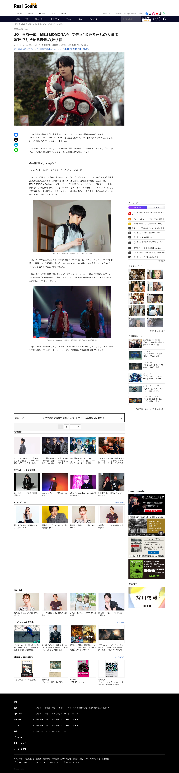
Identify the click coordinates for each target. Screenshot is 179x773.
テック (157, 17)
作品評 (47, 707)
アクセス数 (137, 207)
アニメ (68, 19)
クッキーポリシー (40, 762)
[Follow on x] (150, 14)
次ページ (75, 427)
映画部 (146, 20)
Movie (42, 13)
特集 (18, 19)
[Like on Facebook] (147, 14)
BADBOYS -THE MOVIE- (73, 49)
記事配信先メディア (72, 762)
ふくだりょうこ (31, 49)
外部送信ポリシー (55, 762)
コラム (54, 707)
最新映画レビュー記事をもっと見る (149, 408)
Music (30, 13)
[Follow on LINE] (164, 14)
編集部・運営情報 (43, 758)
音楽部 (147, 17)
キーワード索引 (20, 749)
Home (19, 13)
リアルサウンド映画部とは (24, 758)
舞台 (80, 19)
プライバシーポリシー (22, 762)
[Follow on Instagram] (153, 14)
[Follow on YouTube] (157, 14)
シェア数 (155, 207)
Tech (53, 13)
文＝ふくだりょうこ (20, 45)
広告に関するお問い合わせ (90, 758)
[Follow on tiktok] (160, 14)
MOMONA (86, 49)
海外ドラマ (55, 19)
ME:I (49, 49)
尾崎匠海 (44, 49)
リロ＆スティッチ (58, 49)
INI (38, 49)
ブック (157, 20)
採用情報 (105, 758)
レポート (62, 707)
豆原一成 (22, 49)
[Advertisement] (106, 5)
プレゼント (93, 19)
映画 (26, 19)
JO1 (16, 49)
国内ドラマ (39, 19)
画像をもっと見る (156, 330)
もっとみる (118, 502)
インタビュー (38, 707)
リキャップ (56, 713)
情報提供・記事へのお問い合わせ (65, 758)
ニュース (71, 707)
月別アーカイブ (20, 743)
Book (63, 13)
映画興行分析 (82, 707)
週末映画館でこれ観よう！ (99, 707)
